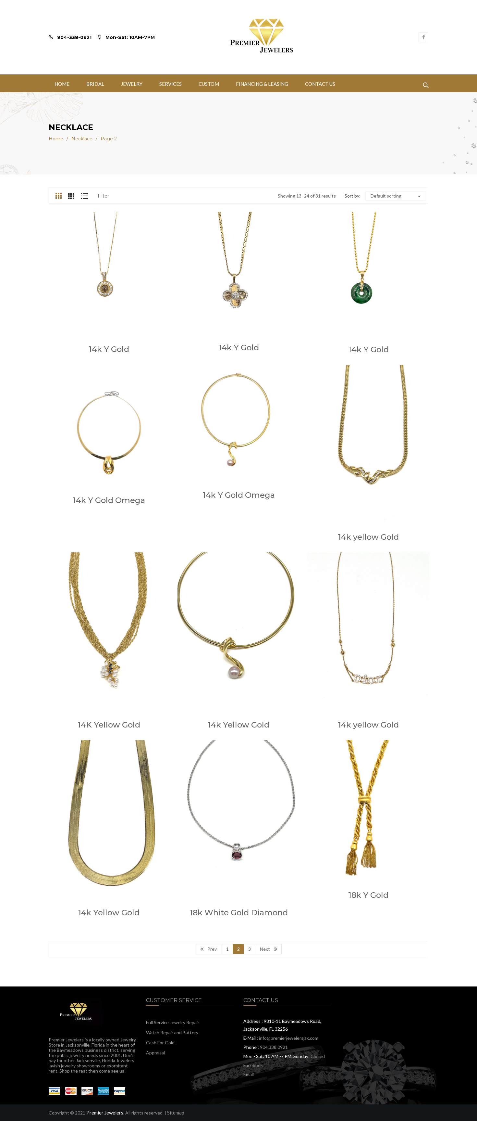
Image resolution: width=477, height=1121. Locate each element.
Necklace (81, 139)
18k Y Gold (368, 895)
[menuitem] (62, 83)
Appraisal (155, 1052)
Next (265, 949)
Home (56, 139)
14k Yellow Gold (238, 724)
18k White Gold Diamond (239, 912)
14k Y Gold (109, 349)
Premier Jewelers (104, 1112)
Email (248, 1074)
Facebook (253, 1065)
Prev (212, 949)
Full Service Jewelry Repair (172, 1022)
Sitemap (175, 1112)
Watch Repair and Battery (172, 1032)
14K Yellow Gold (109, 724)
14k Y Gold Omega (109, 500)
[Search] (425, 83)
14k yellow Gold (368, 537)
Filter (103, 196)
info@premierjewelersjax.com (288, 1038)
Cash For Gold (160, 1042)
